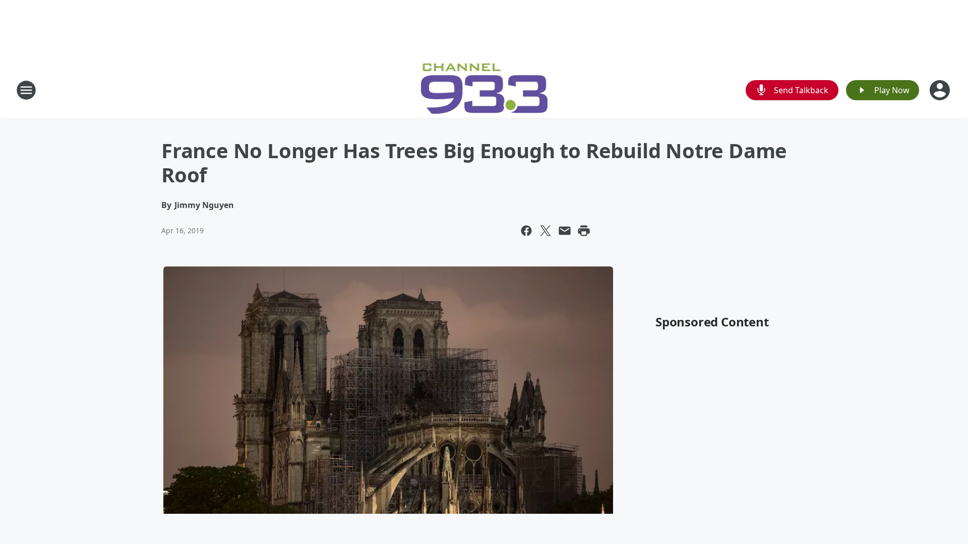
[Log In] (941, 90)
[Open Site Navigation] (26, 90)
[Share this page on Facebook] (526, 231)
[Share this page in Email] (565, 231)
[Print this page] (584, 231)
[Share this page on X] (545, 231)
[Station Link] (484, 89)
